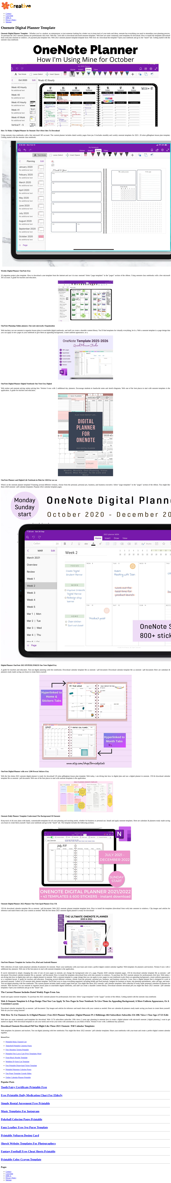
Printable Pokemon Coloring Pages (18, 1070)
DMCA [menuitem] (8, 18)
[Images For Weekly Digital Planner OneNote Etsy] (85, 203)
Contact (8, 1172)
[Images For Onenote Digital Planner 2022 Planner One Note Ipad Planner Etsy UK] (85, 863)
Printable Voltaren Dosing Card (20, 1135)
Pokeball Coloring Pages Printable (21, 1119)
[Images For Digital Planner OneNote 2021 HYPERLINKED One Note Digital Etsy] (85, 576)
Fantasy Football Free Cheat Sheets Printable (28, 1151)
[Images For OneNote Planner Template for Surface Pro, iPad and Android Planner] (85, 936)
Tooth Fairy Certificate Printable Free (24, 1087)
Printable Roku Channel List (16, 1042)
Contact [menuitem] (8, 14)
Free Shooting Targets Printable (17, 1050)
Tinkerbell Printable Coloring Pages (19, 1046)
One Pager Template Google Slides (18, 1073)
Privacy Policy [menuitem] (11, 20)
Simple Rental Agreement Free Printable (25, 1103)
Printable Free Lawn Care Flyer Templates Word (23, 1054)
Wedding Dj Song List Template (17, 1062)
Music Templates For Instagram (20, 1111)
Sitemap (9, 1180)
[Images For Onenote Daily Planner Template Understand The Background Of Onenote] (85, 797)
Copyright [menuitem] (9, 16)
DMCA (8, 1176)
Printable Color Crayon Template (21, 1159)
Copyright (9, 1174)
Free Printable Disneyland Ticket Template (21, 1066)
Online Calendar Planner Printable (18, 1077)
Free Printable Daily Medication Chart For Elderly (31, 1095)
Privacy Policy (11, 1178)
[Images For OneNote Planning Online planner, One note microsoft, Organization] (85, 301)
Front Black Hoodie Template (16, 1058)
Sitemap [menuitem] (9, 22)
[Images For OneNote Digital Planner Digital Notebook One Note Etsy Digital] (85, 357)
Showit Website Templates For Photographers (28, 1143)
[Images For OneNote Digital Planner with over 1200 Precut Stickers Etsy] (85, 721)
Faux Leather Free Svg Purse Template (24, 1127)
